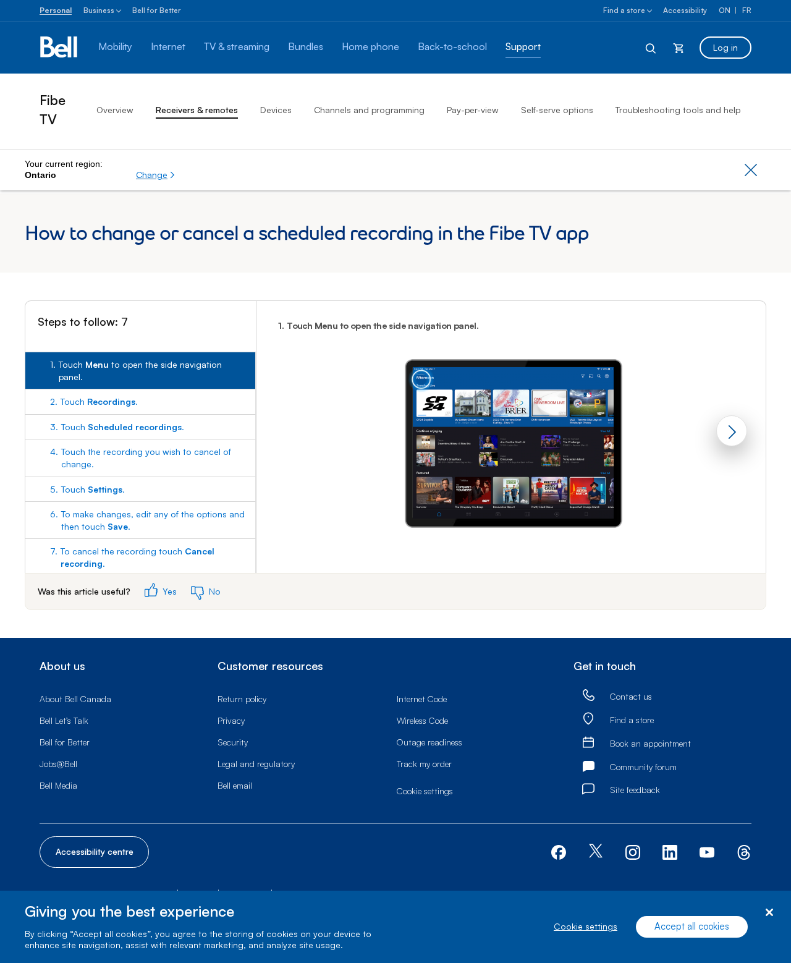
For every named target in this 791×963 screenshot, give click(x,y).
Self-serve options (557, 109)
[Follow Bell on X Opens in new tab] (595, 852)
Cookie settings (585, 927)
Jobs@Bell (58, 763)
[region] (395, 927)
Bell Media (58, 785)
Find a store (624, 10)
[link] (588, 695)
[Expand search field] (651, 47)
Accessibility (685, 10)
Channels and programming (369, 109)
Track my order (424, 763)
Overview (114, 109)
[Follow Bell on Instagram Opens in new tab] (632, 852)
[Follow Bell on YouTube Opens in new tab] (707, 851)
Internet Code (422, 699)
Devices (276, 109)
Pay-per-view (473, 109)
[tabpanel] (511, 433)
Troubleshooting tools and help (677, 109)
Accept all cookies (691, 927)
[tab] (140, 370)
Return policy (242, 699)
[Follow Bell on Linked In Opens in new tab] (669, 851)
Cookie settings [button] (425, 791)
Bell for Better (156, 10)
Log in (725, 47)
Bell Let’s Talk (64, 720)
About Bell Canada (75, 699)
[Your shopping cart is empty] (678, 47)
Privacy (231, 720)
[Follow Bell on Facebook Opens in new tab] (558, 851)
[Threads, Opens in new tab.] (744, 851)
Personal (56, 10)
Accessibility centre (94, 851)
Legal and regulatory (256, 763)
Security (233, 742)
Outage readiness (429, 742)
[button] (156, 175)
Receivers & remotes (197, 109)
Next (731, 430)
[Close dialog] (769, 912)
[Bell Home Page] (60, 48)
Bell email (235, 785)
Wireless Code (422, 720)
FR (746, 10)
